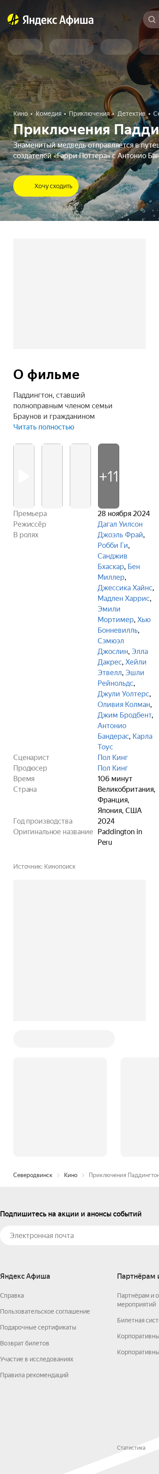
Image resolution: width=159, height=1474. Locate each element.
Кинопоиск (60, 866)
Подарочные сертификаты (38, 1327)
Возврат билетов (24, 1343)
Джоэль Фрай (120, 535)
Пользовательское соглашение (45, 1311)
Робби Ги (113, 545)
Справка (12, 1295)
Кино (70, 1175)
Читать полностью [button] (43, 427)
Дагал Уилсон (120, 524)
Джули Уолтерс (123, 694)
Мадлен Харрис (124, 598)
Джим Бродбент (124, 715)
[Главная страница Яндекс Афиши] (13, 19)
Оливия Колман (124, 704)
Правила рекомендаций (34, 1375)
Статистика (131, 1448)
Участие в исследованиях (36, 1359)
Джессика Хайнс (125, 588)
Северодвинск (33, 1175)
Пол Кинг (113, 757)
